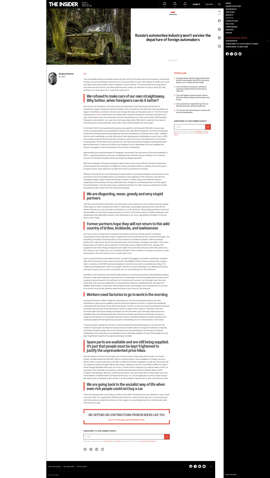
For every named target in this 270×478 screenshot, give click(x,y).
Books (229, 33)
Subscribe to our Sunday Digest (242, 44)
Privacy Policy (117, 441)
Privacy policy (82, 466)
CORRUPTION (232, 21)
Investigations (233, 6)
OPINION (173, 14)
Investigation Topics (236, 38)
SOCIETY (230, 15)
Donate (196, 4)
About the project (55, 466)
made (97, 114)
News (228, 3)
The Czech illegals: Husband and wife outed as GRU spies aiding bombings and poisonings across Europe (193, 97)
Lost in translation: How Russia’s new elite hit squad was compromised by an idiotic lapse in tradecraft (191, 89)
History (230, 30)
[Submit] (167, 436)
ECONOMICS (231, 9)
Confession (231, 27)
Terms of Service (107, 441)
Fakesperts (231, 41)
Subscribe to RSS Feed (237, 47)
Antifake (230, 12)
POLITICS (230, 24)
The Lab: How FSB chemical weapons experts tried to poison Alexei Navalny (193, 111)
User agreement (68, 466)
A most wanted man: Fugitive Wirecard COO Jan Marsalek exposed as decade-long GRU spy (192, 105)
